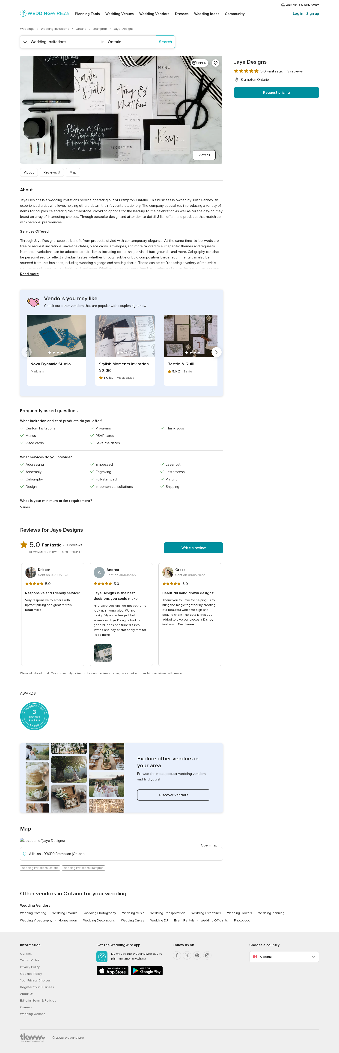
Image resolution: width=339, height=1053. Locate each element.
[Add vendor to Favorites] (215, 63)
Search (165, 41)
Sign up (312, 13)
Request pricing (276, 92)
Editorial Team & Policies (38, 1000)
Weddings (27, 29)
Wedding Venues (119, 14)
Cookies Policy (31, 974)
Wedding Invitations (55, 29)
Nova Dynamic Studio (50, 363)
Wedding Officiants (214, 920)
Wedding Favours (64, 913)
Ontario (81, 29)
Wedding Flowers (239, 913)
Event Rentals (184, 920)
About (29, 172)
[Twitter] (187, 955)
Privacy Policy (30, 967)
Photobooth (243, 920)
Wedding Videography (36, 920)
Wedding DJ (159, 920)
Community (235, 14)
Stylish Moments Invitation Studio (124, 367)
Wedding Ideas (206, 14)
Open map (209, 845)
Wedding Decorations (99, 920)
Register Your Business (37, 987)
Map (73, 172)
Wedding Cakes (132, 920)
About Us (26, 994)
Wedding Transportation (167, 913)
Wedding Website (32, 1014)
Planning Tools (87, 14)
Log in (298, 13)
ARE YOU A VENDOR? (302, 5)
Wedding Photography (100, 913)
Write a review (193, 548)
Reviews (52, 172)
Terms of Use (29, 960)
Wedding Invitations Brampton (83, 868)
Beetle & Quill (181, 363)
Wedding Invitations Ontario (40, 868)
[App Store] (112, 974)
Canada (266, 957)
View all (204, 155)
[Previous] (26, 352)
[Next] (216, 352)
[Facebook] (177, 955)
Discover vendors (173, 795)
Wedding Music (133, 913)
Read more (29, 274)
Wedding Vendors (154, 14)
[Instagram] (207, 955)
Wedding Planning (271, 913)
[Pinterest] (197, 955)
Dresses (182, 14)
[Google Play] (147, 974)
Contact (26, 954)
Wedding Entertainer (206, 913)
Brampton (100, 29)
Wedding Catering (33, 913)
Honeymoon (68, 920)
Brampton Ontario (255, 79)
